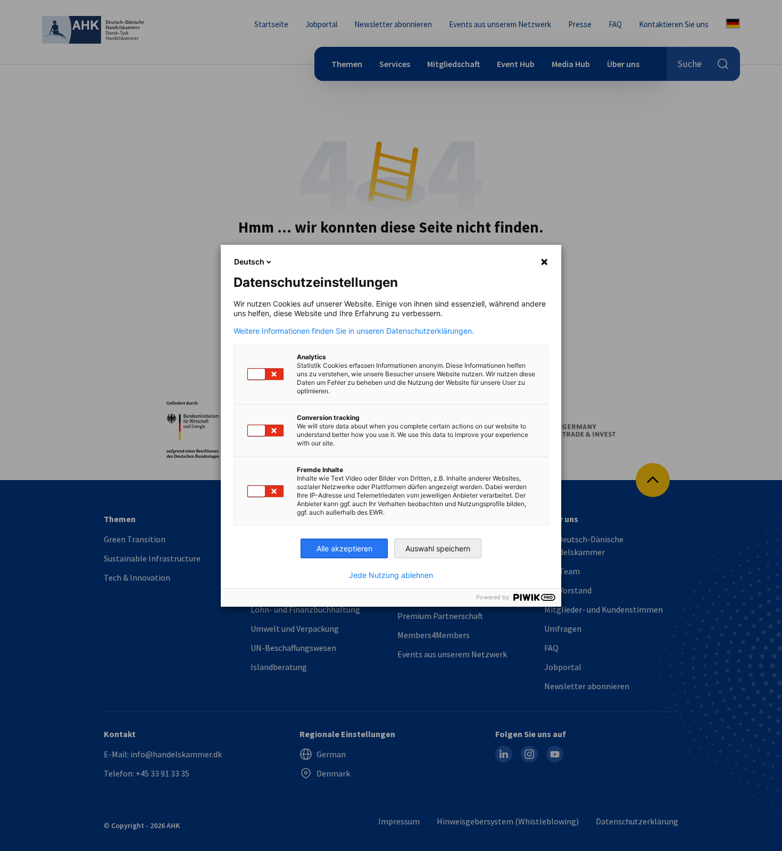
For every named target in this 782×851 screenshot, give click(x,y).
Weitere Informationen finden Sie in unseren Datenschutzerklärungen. (354, 331)
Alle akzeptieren (344, 548)
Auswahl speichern (437, 548)
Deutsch (249, 261)
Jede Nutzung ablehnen (391, 575)
